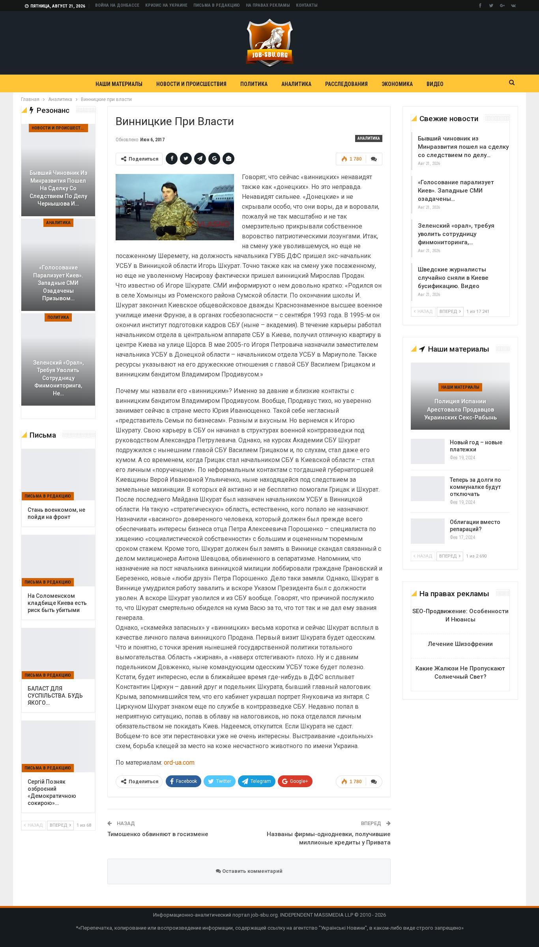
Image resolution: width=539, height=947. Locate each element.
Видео (435, 84)
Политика (254, 84)
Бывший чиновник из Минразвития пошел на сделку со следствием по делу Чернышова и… (58, 188)
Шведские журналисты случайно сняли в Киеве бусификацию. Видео (453, 278)
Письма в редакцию (216, 5)
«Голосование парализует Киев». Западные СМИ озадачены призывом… (58, 282)
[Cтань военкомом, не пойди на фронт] (58, 474)
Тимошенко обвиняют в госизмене (157, 834)
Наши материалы (118, 84)
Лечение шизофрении (460, 644)
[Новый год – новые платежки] (428, 451)
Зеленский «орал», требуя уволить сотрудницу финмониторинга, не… (58, 378)
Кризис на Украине (166, 5)
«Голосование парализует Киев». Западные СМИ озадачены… (456, 190)
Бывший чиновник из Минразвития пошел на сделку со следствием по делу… (463, 147)
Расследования (346, 84)
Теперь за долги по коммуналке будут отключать (475, 487)
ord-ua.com (179, 762)
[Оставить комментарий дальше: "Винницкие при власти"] (374, 159)
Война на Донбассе (117, 5)
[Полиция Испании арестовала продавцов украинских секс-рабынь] (460, 396)
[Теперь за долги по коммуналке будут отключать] (428, 489)
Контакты (307, 5)
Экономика (397, 84)
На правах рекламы (268, 5)
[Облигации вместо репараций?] (428, 531)
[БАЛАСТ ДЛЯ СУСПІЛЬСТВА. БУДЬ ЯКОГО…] (58, 653)
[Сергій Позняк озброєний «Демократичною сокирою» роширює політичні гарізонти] (58, 746)
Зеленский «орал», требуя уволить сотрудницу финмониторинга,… (456, 234)
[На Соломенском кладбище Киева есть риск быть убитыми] (58, 560)
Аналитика (296, 84)
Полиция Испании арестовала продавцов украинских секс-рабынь (460, 409)
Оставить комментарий (252, 871)
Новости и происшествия (191, 84)
